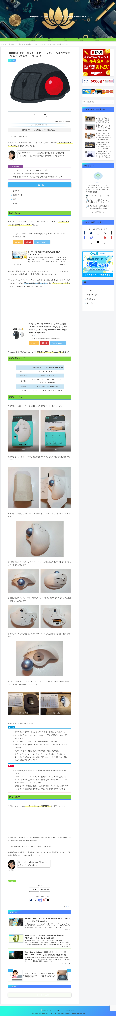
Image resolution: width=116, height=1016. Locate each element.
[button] (111, 102)
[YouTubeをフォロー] (44, 900)
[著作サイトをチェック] (31, 900)
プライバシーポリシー (67, 1010)
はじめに (16, 191)
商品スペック (17, 195)
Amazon (18, 242)
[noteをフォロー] (48, 900)
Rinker (36, 336)
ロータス (98, 182)
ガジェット (12, 881)
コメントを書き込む (39, 995)
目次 (38, 184)
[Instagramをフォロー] (40, 900)
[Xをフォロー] (35, 900)
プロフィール (55, 1010)
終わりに (16, 203)
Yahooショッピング (42, 242)
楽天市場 (28, 242)
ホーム (46, 1010)
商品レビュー (17, 199)
